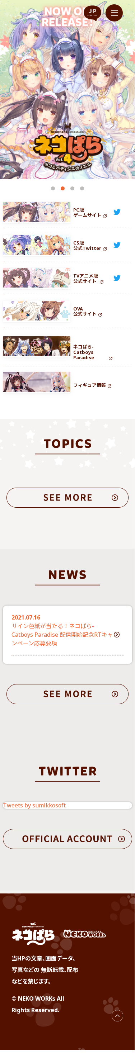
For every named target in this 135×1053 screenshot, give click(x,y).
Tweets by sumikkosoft (34, 805)
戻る (117, 1015)
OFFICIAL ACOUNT (67, 839)
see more (67, 498)
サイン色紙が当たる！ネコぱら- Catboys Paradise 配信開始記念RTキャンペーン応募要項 (62, 634)
